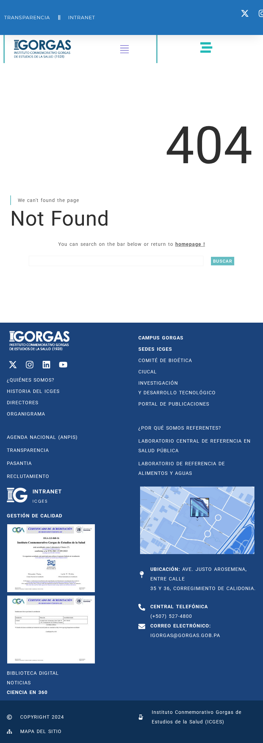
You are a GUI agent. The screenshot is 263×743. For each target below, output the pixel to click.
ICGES (40, 501)
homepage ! (190, 244)
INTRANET (47, 491)
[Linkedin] (46, 365)
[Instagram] (29, 365)
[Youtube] (63, 365)
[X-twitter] (13, 365)
